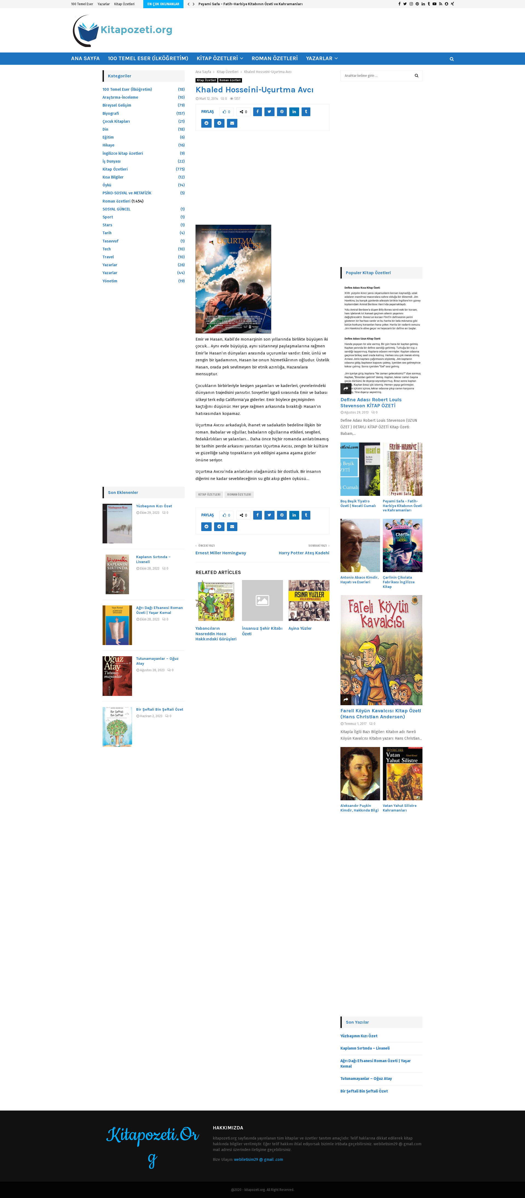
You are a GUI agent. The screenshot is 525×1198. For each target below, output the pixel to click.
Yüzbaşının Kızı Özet (154, 506)
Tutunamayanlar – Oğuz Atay (366, 1078)
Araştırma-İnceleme (120, 97)
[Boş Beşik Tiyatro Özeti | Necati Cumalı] (360, 469)
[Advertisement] (262, 181)
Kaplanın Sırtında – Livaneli (365, 1048)
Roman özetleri (275, 58)
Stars (107, 225)
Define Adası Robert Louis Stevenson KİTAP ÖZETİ (371, 403)
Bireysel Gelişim (117, 105)
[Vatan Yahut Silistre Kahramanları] (402, 773)
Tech (107, 249)
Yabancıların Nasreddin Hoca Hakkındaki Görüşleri (216, 634)
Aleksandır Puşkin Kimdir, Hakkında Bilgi (359, 808)
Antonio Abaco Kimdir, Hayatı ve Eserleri (359, 579)
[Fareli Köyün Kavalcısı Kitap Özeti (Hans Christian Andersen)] (381, 650)
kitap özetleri (209, 494)
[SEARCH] (416, 75)
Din (105, 129)
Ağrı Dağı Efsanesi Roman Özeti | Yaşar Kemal (159, 610)
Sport (108, 217)
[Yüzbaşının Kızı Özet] (117, 523)
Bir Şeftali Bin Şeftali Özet (159, 709)
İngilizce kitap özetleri (123, 153)
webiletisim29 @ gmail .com (258, 1159)
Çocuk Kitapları (116, 121)
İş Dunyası (112, 161)
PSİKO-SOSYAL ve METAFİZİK (127, 193)
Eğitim (108, 137)
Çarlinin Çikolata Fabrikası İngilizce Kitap (399, 582)
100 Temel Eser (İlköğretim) (148, 58)
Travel (108, 257)
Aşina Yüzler (300, 628)
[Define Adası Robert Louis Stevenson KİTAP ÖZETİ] (381, 339)
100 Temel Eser (82, 4)
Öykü (107, 185)
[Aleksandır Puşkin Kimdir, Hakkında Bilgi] (360, 773)
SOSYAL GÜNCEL (116, 209)
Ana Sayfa (85, 58)
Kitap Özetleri (124, 4)
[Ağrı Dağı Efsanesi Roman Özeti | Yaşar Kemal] (117, 625)
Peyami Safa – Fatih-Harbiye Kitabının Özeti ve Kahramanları (251, 4)
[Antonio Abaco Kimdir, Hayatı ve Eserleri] (360, 545)
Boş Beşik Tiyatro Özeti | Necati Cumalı (358, 503)
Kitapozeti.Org (152, 1146)
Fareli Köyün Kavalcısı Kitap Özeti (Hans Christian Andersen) (380, 714)
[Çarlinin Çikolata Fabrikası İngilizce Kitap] (402, 545)
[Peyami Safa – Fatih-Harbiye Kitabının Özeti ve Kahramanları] (402, 469)
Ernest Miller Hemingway (221, 552)
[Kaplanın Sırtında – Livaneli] (117, 574)
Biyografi (111, 113)
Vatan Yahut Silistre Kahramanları (399, 808)
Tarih (107, 233)
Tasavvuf (110, 241)
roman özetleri (239, 494)
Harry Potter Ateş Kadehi (304, 552)
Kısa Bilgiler (113, 177)
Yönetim (110, 281)
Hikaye (108, 145)
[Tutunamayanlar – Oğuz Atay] (117, 676)
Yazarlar (104, 4)
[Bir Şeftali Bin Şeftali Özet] (117, 727)
